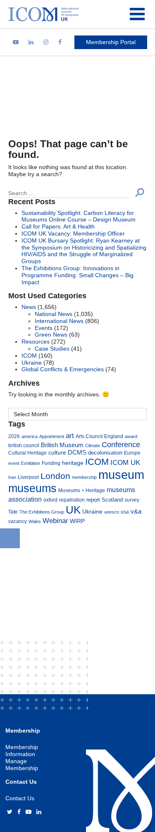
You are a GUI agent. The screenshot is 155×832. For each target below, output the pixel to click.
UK (73, 510)
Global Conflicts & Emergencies (62, 369)
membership (84, 477)
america (29, 436)
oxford (50, 499)
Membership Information (21, 750)
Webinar (55, 520)
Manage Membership (21, 764)
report (93, 500)
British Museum (62, 445)
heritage (72, 463)
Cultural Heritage (27, 452)
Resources (35, 341)
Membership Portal (111, 42)
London (55, 476)
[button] (140, 192)
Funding (51, 463)
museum (121, 474)
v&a (136, 511)
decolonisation (105, 453)
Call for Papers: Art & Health (58, 226)
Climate (92, 445)
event (13, 463)
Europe (132, 452)
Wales (35, 521)
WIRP (77, 521)
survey (131, 499)
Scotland (112, 500)
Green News (51, 334)
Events (43, 328)
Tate (13, 511)
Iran (12, 477)
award (131, 436)
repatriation (72, 499)
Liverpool (28, 477)
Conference (121, 444)
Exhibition (30, 463)
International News (59, 321)
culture (57, 452)
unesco (111, 511)
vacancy (17, 521)
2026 (14, 436)
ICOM (29, 355)
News (28, 307)
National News (53, 314)
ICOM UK (125, 462)
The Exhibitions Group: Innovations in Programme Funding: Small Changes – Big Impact (77, 275)
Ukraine (31, 362)
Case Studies (52, 348)
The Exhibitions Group (41, 511)
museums (32, 488)
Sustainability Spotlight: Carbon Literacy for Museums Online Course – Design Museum (78, 216)
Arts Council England (99, 436)
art (70, 436)
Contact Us (19, 798)
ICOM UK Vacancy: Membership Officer (73, 233)
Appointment (51, 436)
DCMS (77, 452)
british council (23, 445)
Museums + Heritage (81, 490)
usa (125, 511)
